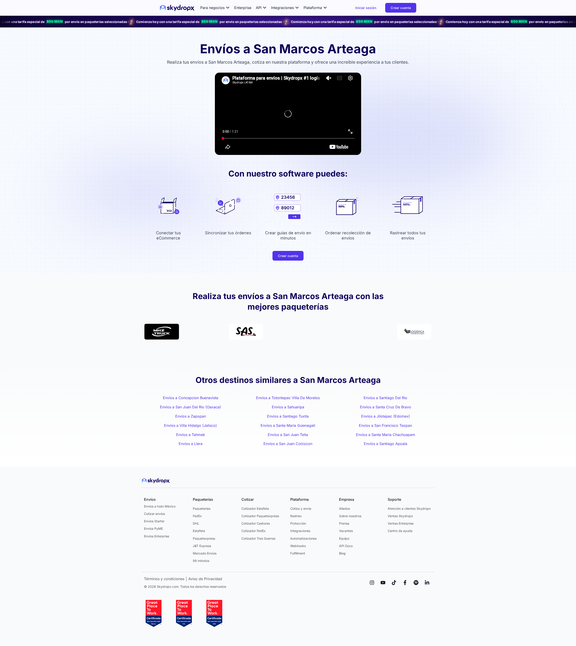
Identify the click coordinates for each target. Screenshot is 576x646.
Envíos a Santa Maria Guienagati (288, 425)
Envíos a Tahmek (190, 434)
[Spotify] (416, 583)
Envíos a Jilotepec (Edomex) (385, 416)
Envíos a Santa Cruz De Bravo (385, 407)
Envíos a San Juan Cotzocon (287, 443)
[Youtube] (383, 583)
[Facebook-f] (405, 583)
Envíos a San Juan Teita (288, 434)
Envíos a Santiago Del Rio (385, 398)
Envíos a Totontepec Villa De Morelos (288, 398)
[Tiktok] (394, 583)
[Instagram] (372, 583)
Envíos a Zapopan (190, 416)
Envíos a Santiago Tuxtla (288, 416)
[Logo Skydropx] (177, 8)
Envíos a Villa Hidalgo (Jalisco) (190, 425)
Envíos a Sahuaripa (288, 407)
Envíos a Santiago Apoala (385, 443)
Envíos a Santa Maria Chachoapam (385, 434)
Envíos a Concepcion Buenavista (190, 398)
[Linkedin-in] (427, 583)
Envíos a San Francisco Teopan (385, 425)
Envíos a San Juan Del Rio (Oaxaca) (190, 407)
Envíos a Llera (190, 443)
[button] (215, 7)
